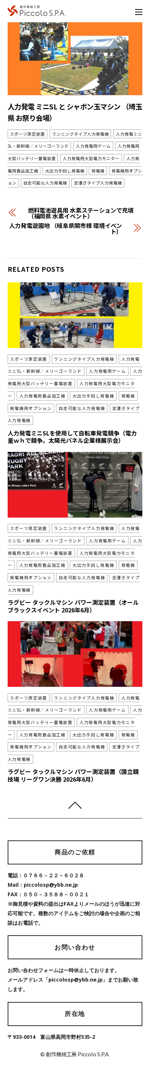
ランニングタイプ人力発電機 (80, 134)
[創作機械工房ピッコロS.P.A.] (37, 11)
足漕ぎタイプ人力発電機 (98, 183)
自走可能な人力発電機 (45, 183)
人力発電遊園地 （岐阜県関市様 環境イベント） (65, 228)
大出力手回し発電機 (64, 171)
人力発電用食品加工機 (42, 396)
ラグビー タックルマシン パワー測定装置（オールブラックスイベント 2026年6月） (73, 606)
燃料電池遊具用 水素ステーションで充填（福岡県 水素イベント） (81, 213)
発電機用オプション (30, 408)
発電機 (97, 171)
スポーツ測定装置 (27, 134)
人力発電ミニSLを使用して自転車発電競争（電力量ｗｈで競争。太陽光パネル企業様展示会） (72, 437)
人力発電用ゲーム (93, 146)
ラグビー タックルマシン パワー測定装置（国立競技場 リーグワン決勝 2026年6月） (73, 775)
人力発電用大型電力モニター (91, 158)
